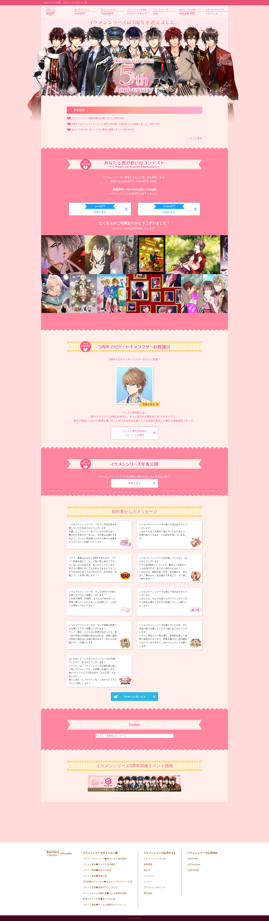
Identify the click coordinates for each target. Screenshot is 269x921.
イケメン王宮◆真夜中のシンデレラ (100, 887)
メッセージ (149, 876)
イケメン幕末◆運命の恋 (95, 876)
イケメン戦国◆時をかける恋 (97, 870)
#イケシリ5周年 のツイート (111, 736)
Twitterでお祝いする (134, 696)
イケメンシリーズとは (154, 858)
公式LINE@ (193, 870)
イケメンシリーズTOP (52, 2)
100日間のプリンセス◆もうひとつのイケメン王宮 (107, 881)
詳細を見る (148, 404)
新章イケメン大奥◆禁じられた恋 (99, 899)
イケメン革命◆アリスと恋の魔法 (99, 864)
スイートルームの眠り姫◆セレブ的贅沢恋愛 (104, 893)
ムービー (148, 881)
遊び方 (147, 870)
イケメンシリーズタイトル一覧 (75, 2)
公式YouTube (194, 864)
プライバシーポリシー (154, 887)
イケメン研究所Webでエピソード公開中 (134, 433)
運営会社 (148, 893)
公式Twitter (192, 858)
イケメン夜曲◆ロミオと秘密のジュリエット (104, 904)
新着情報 (148, 864)
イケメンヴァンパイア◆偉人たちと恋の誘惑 (104, 858)
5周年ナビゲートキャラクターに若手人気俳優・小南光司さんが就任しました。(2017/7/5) (116, 124)
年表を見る (134, 483)
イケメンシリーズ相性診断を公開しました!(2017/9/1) (98, 118)
